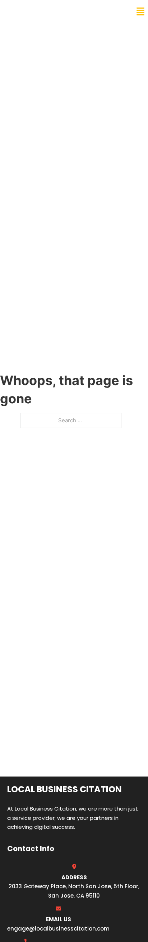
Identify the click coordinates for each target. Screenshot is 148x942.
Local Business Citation (52, 11)
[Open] (140, 11)
